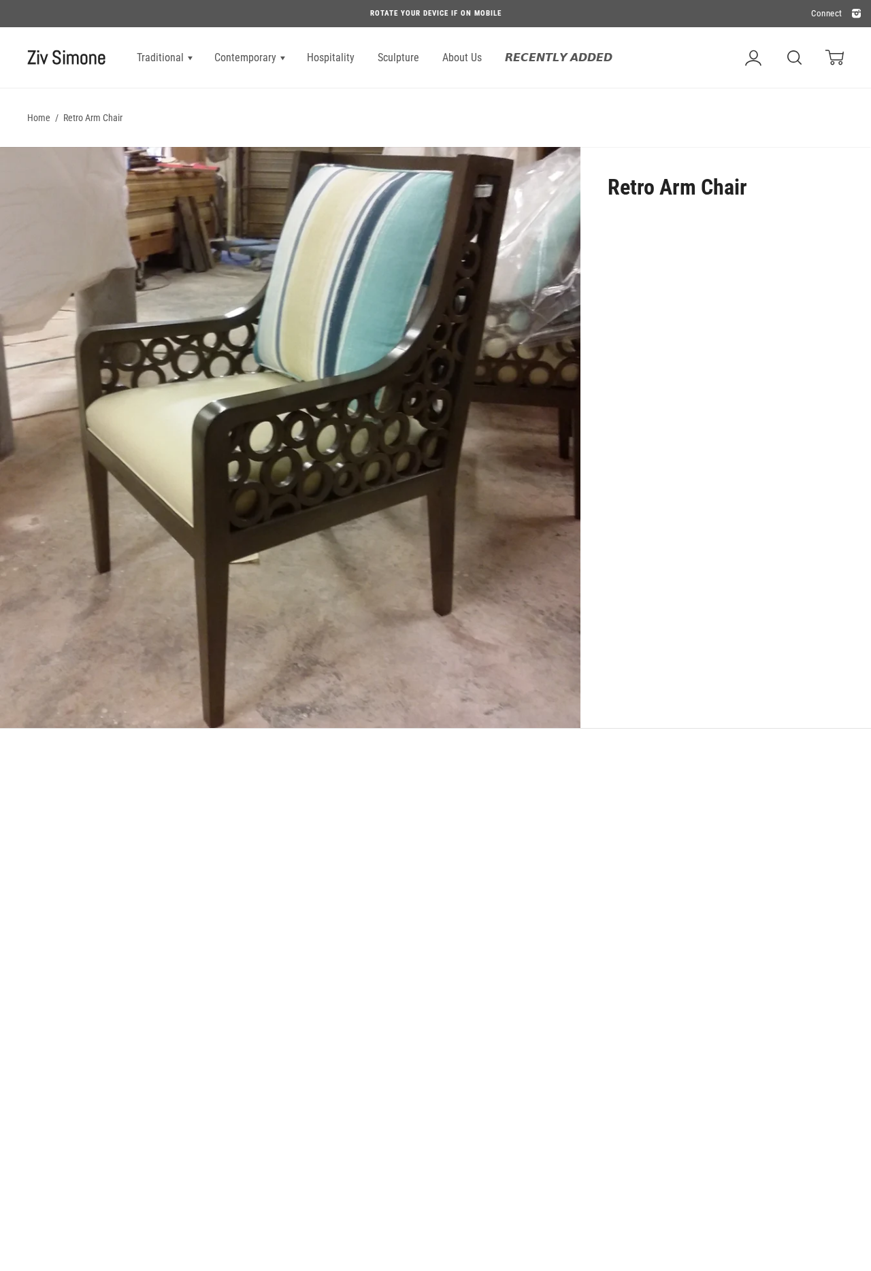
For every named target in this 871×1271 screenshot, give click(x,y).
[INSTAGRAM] (855, 14)
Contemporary (246, 57)
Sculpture (398, 57)
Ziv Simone (66, 57)
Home (38, 117)
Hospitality (331, 57)
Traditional (161, 57)
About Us (462, 57)
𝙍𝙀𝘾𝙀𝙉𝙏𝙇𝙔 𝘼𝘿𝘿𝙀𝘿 (558, 57)
